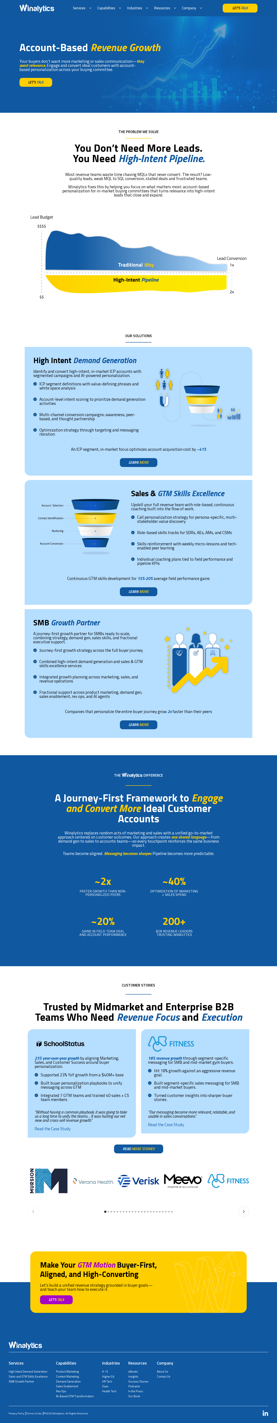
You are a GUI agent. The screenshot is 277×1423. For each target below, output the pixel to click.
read (139, 1149)
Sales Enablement (67, 1386)
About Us (162, 1371)
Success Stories (138, 1381)
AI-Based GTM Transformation (75, 1396)
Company (189, 8)
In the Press (135, 1391)
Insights (133, 1376)
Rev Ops (61, 1391)
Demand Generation (68, 1381)
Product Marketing (67, 1371)
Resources (162, 8)
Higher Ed (108, 1376)
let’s (35, 82)
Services (79, 8)
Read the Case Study (166, 1124)
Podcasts (134, 1386)
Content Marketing (67, 1376)
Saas (105, 1386)
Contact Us (163, 1376)
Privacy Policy (16, 1413)
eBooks (133, 1371)
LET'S (240, 8)
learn (139, 462)
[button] (105, 1212)
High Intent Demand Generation (28, 1371)
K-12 (105, 1371)
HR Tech (107, 1381)
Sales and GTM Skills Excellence (28, 1376)
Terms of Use (34, 1413)
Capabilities (106, 8)
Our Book (134, 1396)
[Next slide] (243, 1211)
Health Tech (109, 1391)
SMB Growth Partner (21, 1381)
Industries (134, 8)
